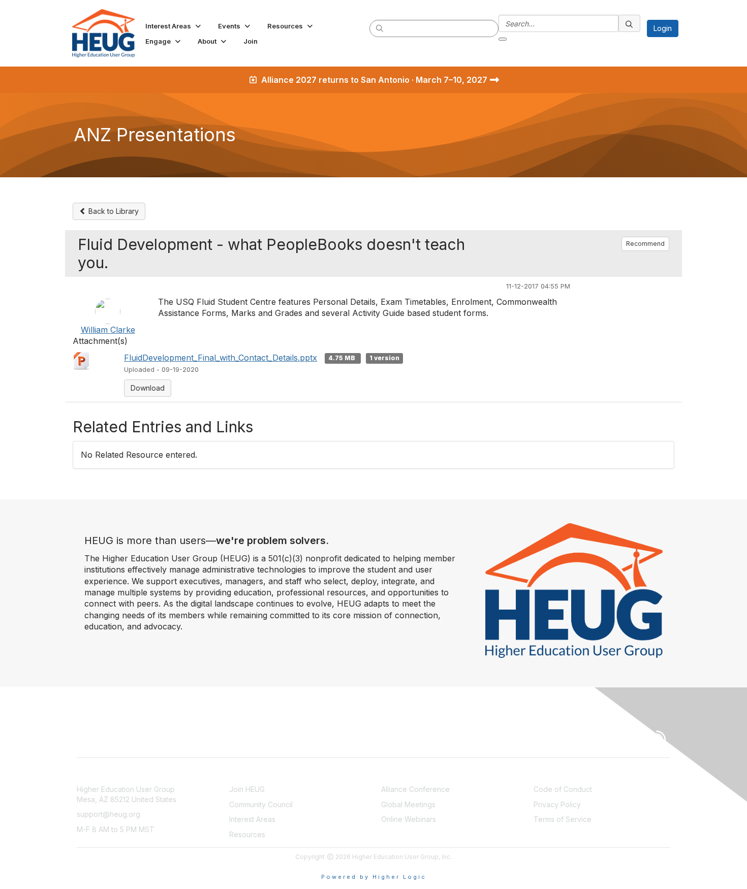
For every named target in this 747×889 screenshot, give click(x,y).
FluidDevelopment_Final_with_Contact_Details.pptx (220, 358)
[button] (174, 26)
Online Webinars (408, 819)
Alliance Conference (415, 789)
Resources (247, 834)
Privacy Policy (557, 804)
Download (148, 388)
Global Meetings (408, 804)
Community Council (261, 804)
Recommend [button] (645, 243)
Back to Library (112, 211)
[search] (380, 28)
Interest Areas (252, 819)
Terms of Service (563, 819)
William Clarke (108, 330)
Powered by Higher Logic (373, 876)
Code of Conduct (563, 789)
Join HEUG (247, 789)
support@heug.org (108, 814)
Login (662, 28)
